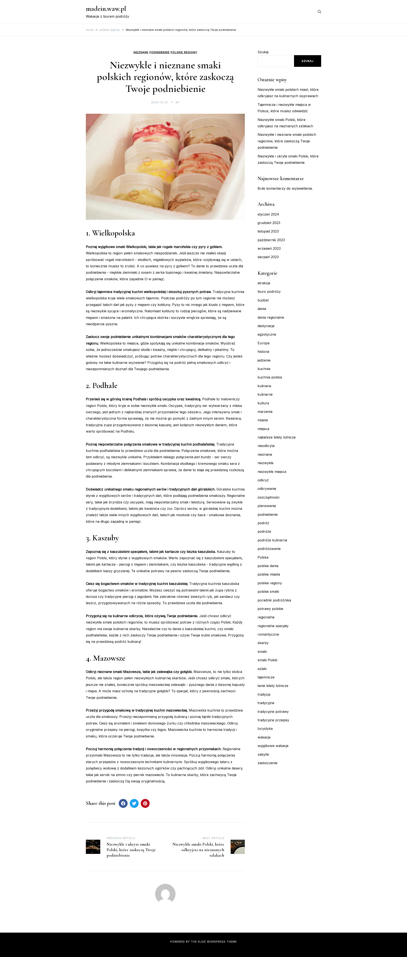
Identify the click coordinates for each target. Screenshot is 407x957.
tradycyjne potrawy (273, 711)
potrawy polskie (270, 609)
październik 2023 (271, 240)
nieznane (141, 52)
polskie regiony (184, 52)
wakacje (264, 737)
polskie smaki (268, 591)
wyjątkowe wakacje (273, 746)
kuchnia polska (270, 377)
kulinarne (265, 394)
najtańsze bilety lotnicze (277, 437)
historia (263, 351)
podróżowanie (269, 548)
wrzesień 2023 (269, 248)
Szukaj (263, 52)
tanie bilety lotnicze (273, 686)
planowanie (267, 506)
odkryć (263, 480)
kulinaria (264, 386)
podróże (264, 531)
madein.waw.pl (106, 8)
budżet (263, 300)
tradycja (264, 694)
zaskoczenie (267, 763)
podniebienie (159, 52)
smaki (262, 651)
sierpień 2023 (268, 257)
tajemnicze (266, 677)
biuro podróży (269, 291)
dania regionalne (271, 317)
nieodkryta (266, 446)
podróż (263, 523)
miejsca (263, 429)
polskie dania (268, 566)
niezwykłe (265, 463)
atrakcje (264, 283)
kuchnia (264, 369)
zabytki (263, 754)
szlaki (262, 669)
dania (262, 309)
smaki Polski (267, 660)
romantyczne (268, 634)
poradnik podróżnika (274, 600)
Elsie (202, 941)
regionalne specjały (273, 626)
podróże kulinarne (272, 540)
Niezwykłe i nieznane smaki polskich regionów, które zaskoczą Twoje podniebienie (287, 141)
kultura (263, 403)
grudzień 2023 (269, 223)
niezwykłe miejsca (272, 471)
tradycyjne (266, 703)
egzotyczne (267, 334)
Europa (263, 343)
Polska (263, 557)
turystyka (265, 728)
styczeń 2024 (268, 214)
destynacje (266, 326)
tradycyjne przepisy (273, 720)
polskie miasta (269, 574)
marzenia (265, 411)
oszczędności (268, 497)
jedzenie (264, 360)
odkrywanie (267, 488)
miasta (263, 420)
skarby (263, 643)
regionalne (266, 617)
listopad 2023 (268, 231)
